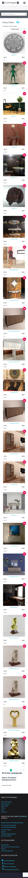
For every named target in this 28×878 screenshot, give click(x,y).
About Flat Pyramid (6, 802)
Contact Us (4, 812)
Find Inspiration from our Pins (11, 869)
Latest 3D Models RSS (7, 850)
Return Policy (4, 806)
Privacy (3, 808)
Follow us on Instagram (10, 866)
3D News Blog (5, 845)
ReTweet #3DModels (9, 860)
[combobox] (14, 14)
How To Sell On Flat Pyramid (8, 827)
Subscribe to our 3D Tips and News (10, 847)
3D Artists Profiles (6, 829)
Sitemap (3, 849)
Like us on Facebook (8, 863)
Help (2, 810)
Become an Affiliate (6, 835)
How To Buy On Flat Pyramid (8, 825)
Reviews (3, 831)
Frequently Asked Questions (8, 833)
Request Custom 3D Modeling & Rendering (12, 822)
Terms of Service (5, 804)
